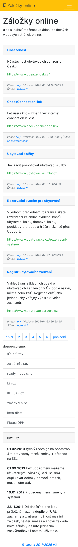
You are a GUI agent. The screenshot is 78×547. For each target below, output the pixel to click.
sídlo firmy (15, 354)
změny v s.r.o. (17, 403)
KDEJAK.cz (15, 393)
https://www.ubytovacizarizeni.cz (32, 311)
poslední (59, 337)
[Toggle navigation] (69, 6)
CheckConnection (17, 140)
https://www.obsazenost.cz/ (28, 74)
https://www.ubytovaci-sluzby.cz (32, 173)
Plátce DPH (15, 423)
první (9, 337)
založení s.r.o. (17, 364)
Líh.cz (11, 383)
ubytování (22, 88)
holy (18, 85)
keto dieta (15, 413)
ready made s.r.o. (20, 373)
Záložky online (20, 5)
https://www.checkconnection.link (32, 126)
